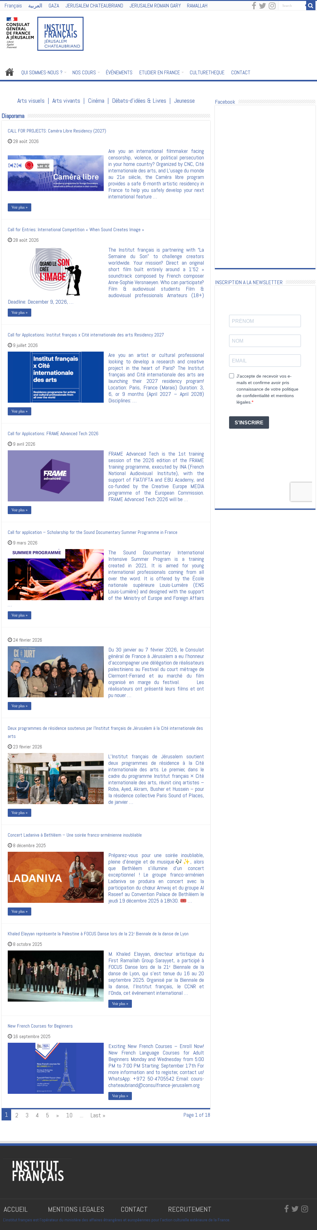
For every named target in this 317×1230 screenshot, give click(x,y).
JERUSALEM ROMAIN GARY (155, 5)
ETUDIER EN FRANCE (159, 72)
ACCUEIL (16, 1209)
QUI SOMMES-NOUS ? (42, 72)
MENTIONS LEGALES (76, 1209)
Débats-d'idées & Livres (139, 101)
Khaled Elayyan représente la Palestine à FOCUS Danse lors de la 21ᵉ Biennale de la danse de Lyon (98, 933)
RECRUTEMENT (189, 1209)
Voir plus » (19, 207)
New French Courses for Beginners (40, 1026)
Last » (97, 1115)
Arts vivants (66, 101)
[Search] (310, 5)
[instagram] (272, 6)
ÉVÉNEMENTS (119, 72)
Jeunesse (184, 101)
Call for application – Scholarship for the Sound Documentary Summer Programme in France (92, 532)
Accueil (10, 71)
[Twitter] (262, 6)
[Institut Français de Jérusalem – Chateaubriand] (45, 33)
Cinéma (96, 101)
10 (69, 1115)
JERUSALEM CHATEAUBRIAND (94, 5)
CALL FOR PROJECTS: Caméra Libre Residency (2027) (57, 131)
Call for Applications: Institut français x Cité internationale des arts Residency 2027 (86, 334)
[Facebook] (254, 6)
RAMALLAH (197, 5)
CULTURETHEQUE (207, 72)
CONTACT (240, 72)
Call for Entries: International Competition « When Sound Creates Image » (76, 229)
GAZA (54, 5)
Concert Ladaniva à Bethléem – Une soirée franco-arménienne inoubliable (75, 835)
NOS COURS (84, 72)
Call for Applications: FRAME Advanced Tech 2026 (53, 433)
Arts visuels (31, 101)
